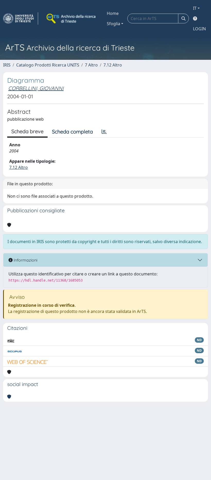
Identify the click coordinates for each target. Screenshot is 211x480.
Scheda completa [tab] (72, 131)
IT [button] (195, 8)
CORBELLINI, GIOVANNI (36, 88)
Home (113, 13)
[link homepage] (20, 18)
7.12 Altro (112, 65)
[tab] (104, 131)
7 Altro (91, 65)
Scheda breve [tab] (27, 131)
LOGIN (199, 29)
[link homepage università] (71, 18)
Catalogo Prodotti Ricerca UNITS (47, 65)
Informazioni (25, 260)
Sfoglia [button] (113, 23)
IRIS (7, 65)
